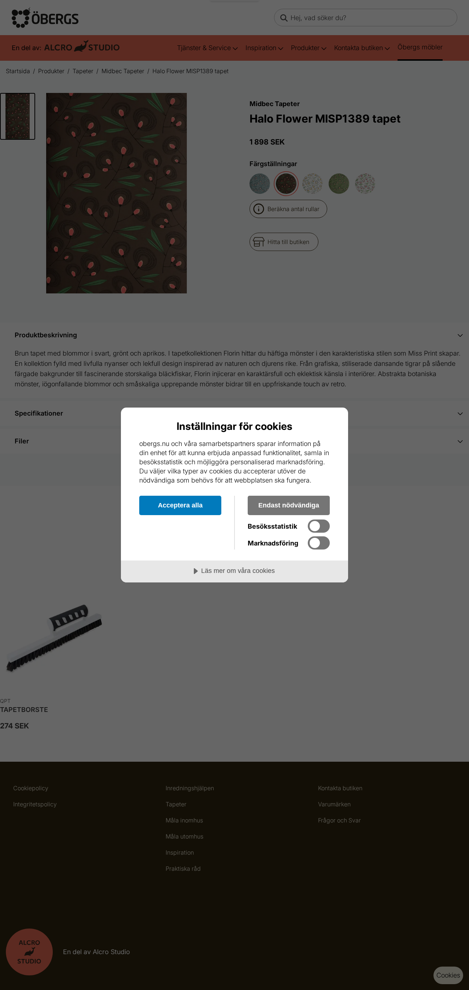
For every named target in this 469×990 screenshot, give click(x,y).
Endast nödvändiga (288, 505)
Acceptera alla (180, 505)
